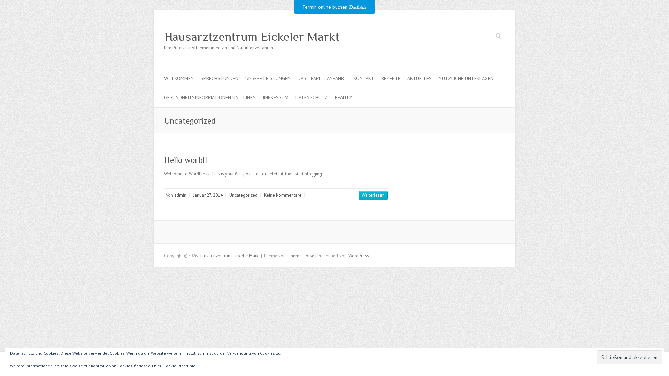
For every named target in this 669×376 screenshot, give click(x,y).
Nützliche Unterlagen (466, 78)
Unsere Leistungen (268, 78)
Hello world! (185, 160)
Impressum (276, 97)
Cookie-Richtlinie (179, 365)
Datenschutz (311, 97)
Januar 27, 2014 (208, 195)
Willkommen (179, 78)
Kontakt (364, 78)
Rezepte (390, 78)
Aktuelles (419, 78)
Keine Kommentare (282, 195)
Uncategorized (243, 195)
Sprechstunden (219, 78)
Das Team (309, 78)
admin (180, 195)
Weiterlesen (373, 195)
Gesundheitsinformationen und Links (210, 97)
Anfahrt (337, 78)
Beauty (343, 97)
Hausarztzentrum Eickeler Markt (251, 37)
